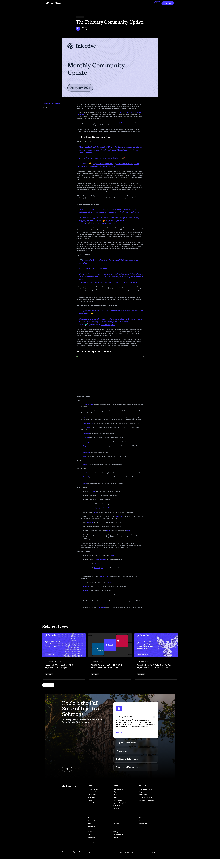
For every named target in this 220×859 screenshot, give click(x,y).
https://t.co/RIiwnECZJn (102, 269)
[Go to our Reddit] (121, 852)
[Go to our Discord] (114, 852)
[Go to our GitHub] (125, 852)
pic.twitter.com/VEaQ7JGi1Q (127, 164)
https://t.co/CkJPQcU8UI (103, 164)
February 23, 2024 (129, 282)
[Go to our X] (118, 852)
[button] (135, 720)
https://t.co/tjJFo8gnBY (115, 221)
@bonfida (135, 212)
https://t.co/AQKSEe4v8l (118, 322)
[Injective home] (71, 786)
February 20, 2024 (107, 167)
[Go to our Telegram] (132, 852)
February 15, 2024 (109, 223)
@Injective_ (120, 274)
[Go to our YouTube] (128, 852)
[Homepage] (53, 3)
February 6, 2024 (108, 325)
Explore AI (120, 733)
